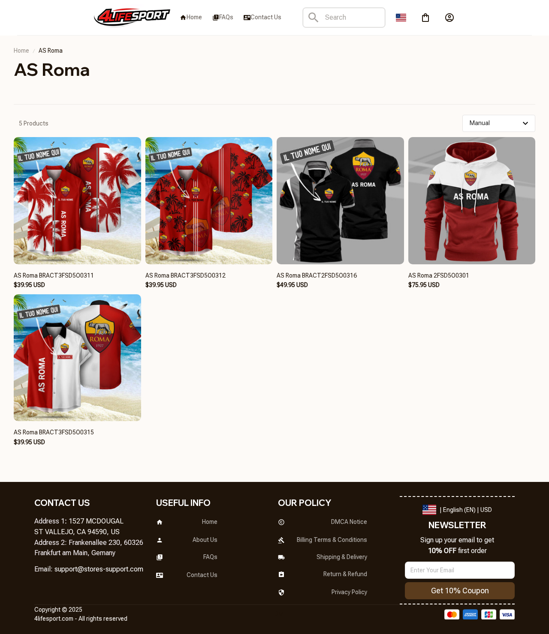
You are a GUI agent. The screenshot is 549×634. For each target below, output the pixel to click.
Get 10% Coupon (460, 590)
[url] (98, 569)
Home (21, 50)
